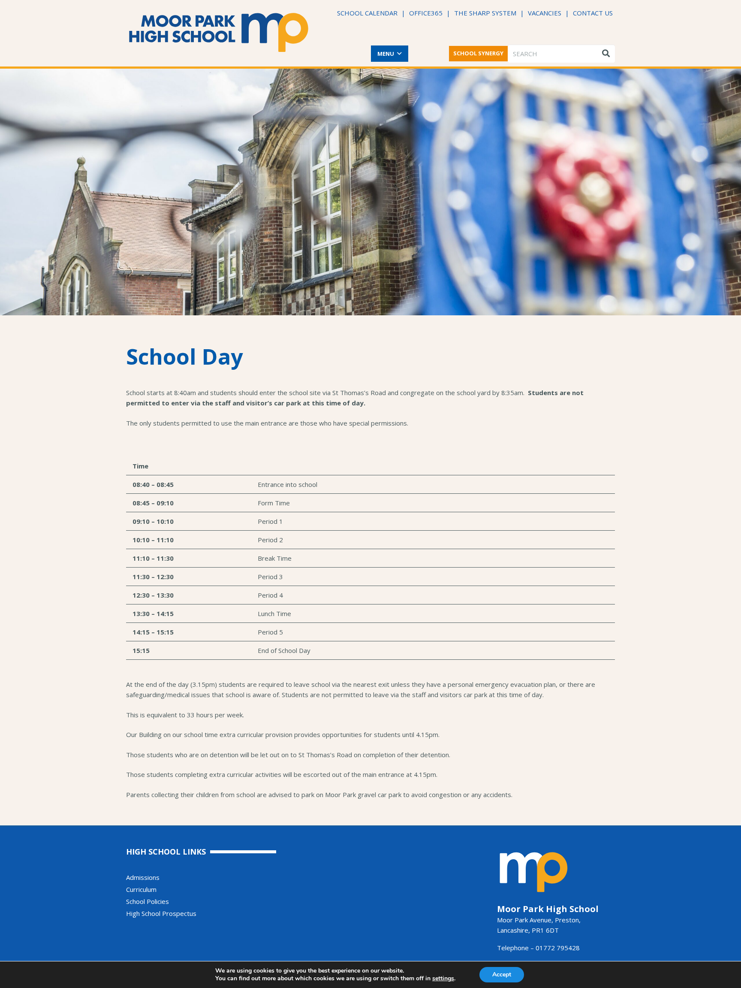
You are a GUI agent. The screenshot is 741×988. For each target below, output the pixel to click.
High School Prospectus (161, 913)
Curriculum (141, 889)
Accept (501, 974)
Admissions (143, 877)
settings (443, 978)
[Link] (219, 32)
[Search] (606, 53)
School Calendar (367, 13)
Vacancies (544, 13)
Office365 (426, 13)
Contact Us (593, 13)
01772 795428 (558, 948)
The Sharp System (485, 13)
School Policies (147, 901)
